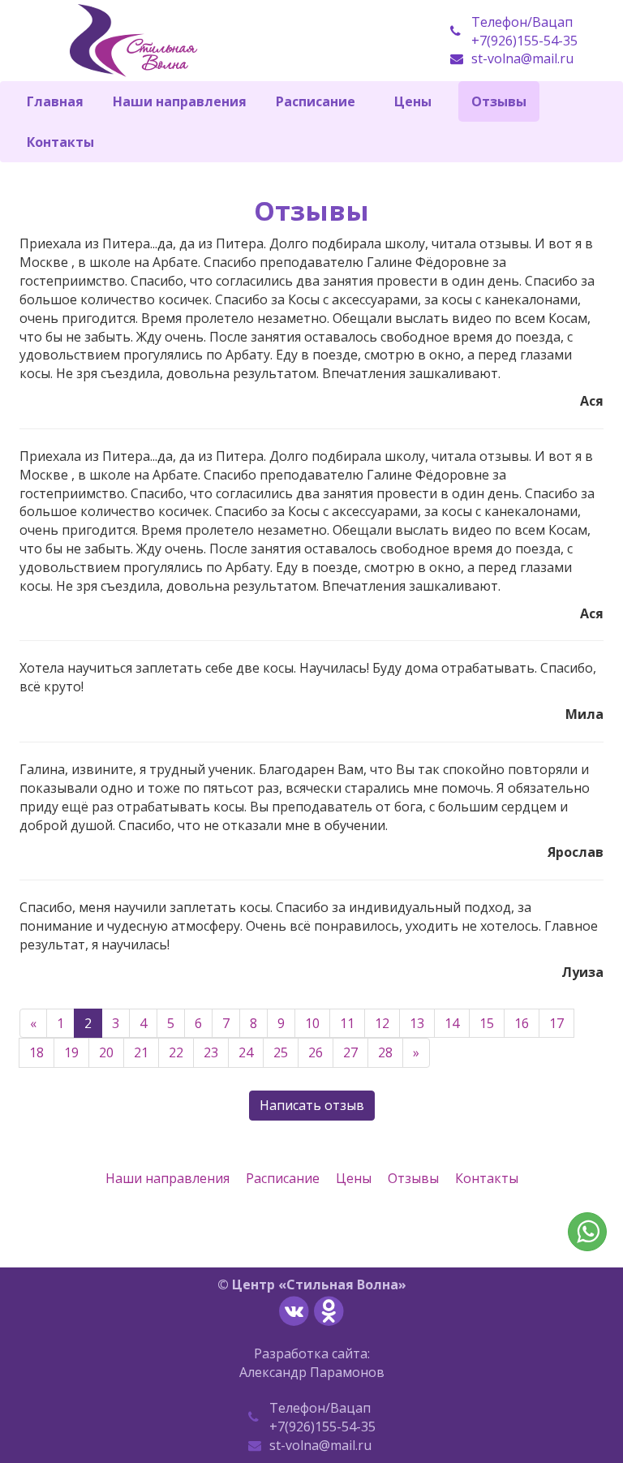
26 (315, 1052)
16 (521, 1023)
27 (350, 1052)
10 (312, 1023)
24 (245, 1052)
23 (211, 1052)
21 (141, 1052)
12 (382, 1023)
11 (347, 1023)
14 (452, 1023)
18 (36, 1052)
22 (176, 1052)
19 (71, 1052)
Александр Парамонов (312, 1372)
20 (106, 1052)
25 (280, 1052)
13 (417, 1023)
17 (556, 1023)
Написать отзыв (312, 1105)
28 (385, 1052)
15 (486, 1023)
